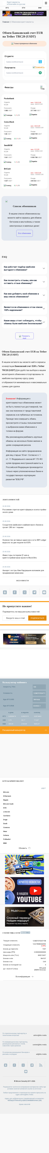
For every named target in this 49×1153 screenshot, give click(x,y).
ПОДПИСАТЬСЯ (37, 618)
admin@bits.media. (27, 1095)
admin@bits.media (39, 1035)
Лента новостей (11, 500)
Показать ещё (26, 337)
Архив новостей (24, 1104)
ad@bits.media (41, 1054)
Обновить (23, 848)
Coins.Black (9, 122)
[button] (40, 62)
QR (40, 1100)
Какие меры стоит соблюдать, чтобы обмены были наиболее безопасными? (23, 322)
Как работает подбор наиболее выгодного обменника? (19, 268)
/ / (16, 115)
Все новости (22, 581)
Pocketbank (9, 99)
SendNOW (8, 145)
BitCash (7, 169)
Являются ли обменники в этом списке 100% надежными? (23, 308)
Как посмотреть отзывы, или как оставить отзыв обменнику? (20, 281)
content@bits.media (39, 1045)
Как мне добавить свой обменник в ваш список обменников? (21, 295)
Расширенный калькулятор (14, 730)
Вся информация (23, 977)
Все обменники (24, 233)
